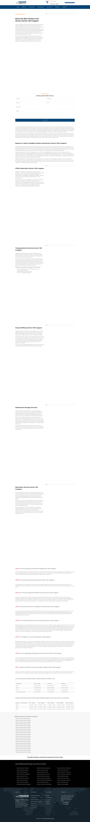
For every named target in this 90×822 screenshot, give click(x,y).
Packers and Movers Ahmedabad (23, 784)
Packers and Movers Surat (62, 782)
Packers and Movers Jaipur (22, 772)
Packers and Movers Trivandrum (64, 772)
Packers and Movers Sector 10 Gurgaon (23, 720)
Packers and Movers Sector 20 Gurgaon (23, 722)
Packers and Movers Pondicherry (64, 768)
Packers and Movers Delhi (42, 770)
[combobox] (45, 107)
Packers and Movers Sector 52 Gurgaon (23, 732)
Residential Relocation (35, 795)
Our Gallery (48, 799)
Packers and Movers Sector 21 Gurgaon (23, 723)
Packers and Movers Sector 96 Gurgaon (23, 748)
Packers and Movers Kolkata (22, 770)
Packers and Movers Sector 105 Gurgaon (23, 750)
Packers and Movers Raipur (22, 780)
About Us (48, 795)
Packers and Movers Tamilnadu (63, 780)
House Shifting (34, 807)
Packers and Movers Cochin (63, 770)
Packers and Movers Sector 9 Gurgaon (23, 718)
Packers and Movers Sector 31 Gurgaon (23, 725)
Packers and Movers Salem (62, 776)
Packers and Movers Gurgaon (43, 776)
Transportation (34, 797)
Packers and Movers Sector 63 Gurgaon (23, 736)
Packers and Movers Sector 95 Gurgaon (23, 746)
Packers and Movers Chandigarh (43, 778)
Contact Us (48, 803)
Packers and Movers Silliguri (22, 782)
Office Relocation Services (36, 801)
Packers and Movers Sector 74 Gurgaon (23, 741)
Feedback (48, 801)
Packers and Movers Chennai (22, 768)
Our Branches (49, 797)
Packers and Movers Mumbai (22, 778)
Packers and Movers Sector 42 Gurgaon (23, 730)
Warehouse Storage (35, 799)
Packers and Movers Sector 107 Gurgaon (23, 752)
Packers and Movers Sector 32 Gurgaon (23, 727)
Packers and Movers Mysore (63, 778)
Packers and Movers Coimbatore (64, 774)
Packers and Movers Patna (42, 772)
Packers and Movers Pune (22, 776)
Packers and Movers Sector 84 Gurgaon (23, 743)
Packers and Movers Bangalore (23, 774)
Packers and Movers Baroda (43, 782)
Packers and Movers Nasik (62, 784)
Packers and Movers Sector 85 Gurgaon (23, 745)
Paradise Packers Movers (48, 818)
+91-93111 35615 (54, 4)
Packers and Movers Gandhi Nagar (44, 784)
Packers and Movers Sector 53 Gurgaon (23, 734)
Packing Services (34, 803)
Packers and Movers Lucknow (43, 774)
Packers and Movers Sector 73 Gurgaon (23, 739)
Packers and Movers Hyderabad (43, 768)
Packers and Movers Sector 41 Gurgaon (23, 729)
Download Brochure (70, 2)
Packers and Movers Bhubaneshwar (44, 780)
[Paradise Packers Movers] (20, 2)
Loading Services (34, 805)
